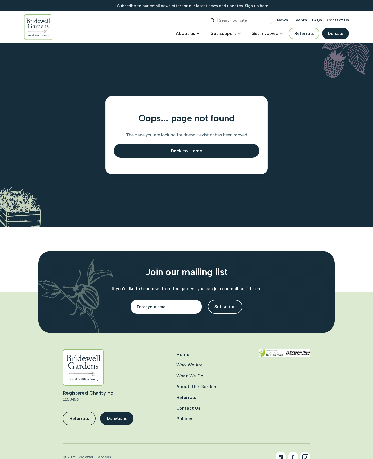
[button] (188, 33)
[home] (38, 27)
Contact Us (188, 408)
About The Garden (196, 386)
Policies (184, 418)
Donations (117, 418)
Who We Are (189, 365)
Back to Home (186, 150)
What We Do (190, 375)
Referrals (304, 33)
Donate (335, 33)
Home (182, 354)
